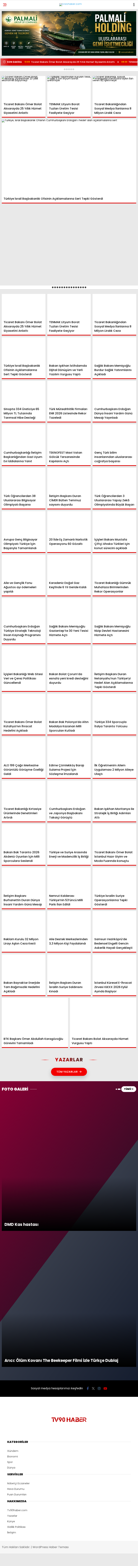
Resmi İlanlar (14, 66)
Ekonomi (11, 37)
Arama (104, 17)
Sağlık (9, 58)
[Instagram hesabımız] (66, 1560)
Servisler (11, 73)
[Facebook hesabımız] (22, 1560)
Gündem (10, 29)
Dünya (9, 44)
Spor (8, 51)
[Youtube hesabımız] (88, 1560)
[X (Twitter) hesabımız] (44, 1560)
